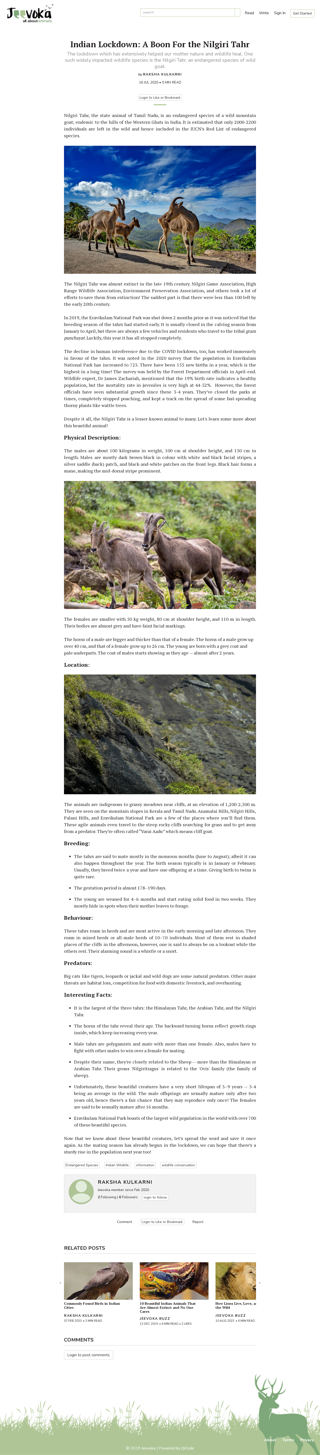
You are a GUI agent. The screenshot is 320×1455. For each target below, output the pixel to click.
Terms (288, 1440)
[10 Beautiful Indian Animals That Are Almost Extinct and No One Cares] (174, 1281)
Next (259, 1281)
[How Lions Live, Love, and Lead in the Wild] (250, 1281)
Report (197, 1222)
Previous (60, 1281)
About (270, 1440)
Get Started (302, 13)
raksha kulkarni (162, 74)
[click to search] (237, 12)
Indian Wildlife (117, 1165)
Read (249, 13)
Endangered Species (82, 1165)
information (145, 1165)
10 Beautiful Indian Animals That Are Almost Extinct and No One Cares (168, 1307)
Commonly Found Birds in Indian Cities (92, 1305)
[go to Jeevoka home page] (70, 13)
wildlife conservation (178, 1165)
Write (264, 13)
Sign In (280, 13)
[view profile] (81, 1191)
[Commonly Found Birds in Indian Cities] (98, 1281)
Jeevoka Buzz (155, 1318)
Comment (124, 1222)
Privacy (307, 1440)
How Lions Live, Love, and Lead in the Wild (245, 1305)
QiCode (187, 1448)
